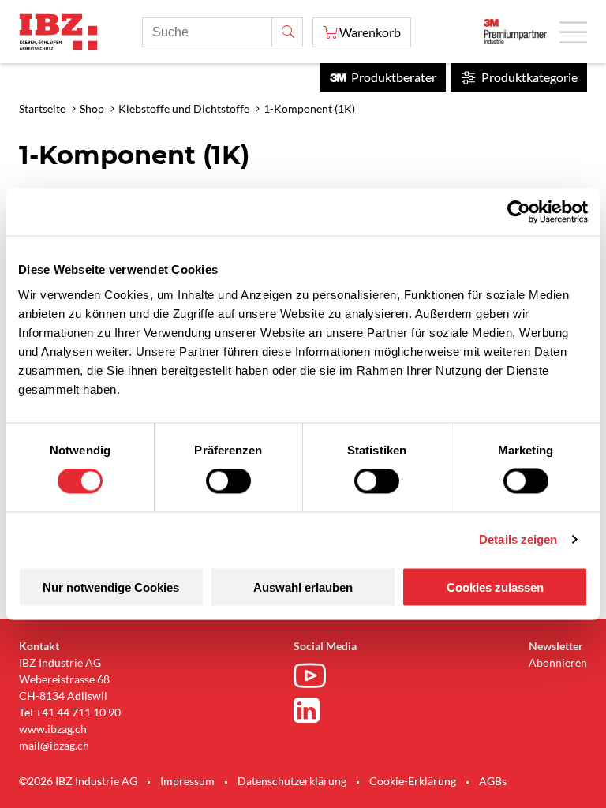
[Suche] (287, 32)
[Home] (58, 31)
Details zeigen (518, 539)
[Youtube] (313, 678)
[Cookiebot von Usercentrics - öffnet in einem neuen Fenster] (519, 212)
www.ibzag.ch (53, 728)
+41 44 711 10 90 (78, 712)
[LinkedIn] (313, 710)
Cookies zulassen (495, 586)
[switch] (228, 481)
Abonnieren (558, 662)
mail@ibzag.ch (54, 745)
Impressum (187, 780)
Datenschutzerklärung (292, 780)
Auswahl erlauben (303, 586)
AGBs (493, 780)
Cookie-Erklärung (412, 780)
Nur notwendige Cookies (111, 586)
